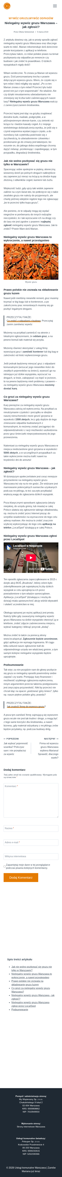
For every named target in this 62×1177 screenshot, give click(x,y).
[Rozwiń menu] (54, 6)
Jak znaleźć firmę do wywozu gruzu (25, 706)
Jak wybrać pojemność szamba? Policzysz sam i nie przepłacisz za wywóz (16, 746)
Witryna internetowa (15, 856)
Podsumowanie (19, 1009)
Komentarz (11, 786)
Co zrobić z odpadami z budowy (24, 321)
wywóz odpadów (41, 18)
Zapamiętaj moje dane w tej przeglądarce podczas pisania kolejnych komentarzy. (28, 866)
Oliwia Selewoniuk (26, 32)
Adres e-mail (12, 842)
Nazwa (9, 828)
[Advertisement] (31, 919)
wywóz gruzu (19, 18)
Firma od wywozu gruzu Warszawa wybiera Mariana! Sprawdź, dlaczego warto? (48, 748)
